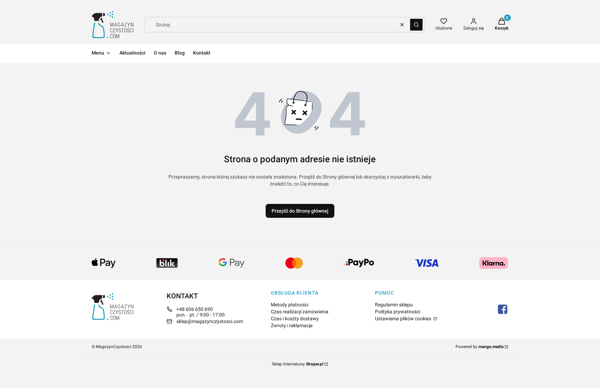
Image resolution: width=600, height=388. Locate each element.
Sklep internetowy (297, 364)
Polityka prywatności (397, 311)
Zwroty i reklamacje (291, 325)
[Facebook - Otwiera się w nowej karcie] (502, 309)
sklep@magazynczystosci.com (209, 321)
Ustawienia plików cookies (403, 318)
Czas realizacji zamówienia (299, 311)
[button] (416, 25)
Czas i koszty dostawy (295, 318)
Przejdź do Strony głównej (300, 211)
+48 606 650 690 (194, 309)
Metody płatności (289, 304)
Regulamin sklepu (394, 304)
